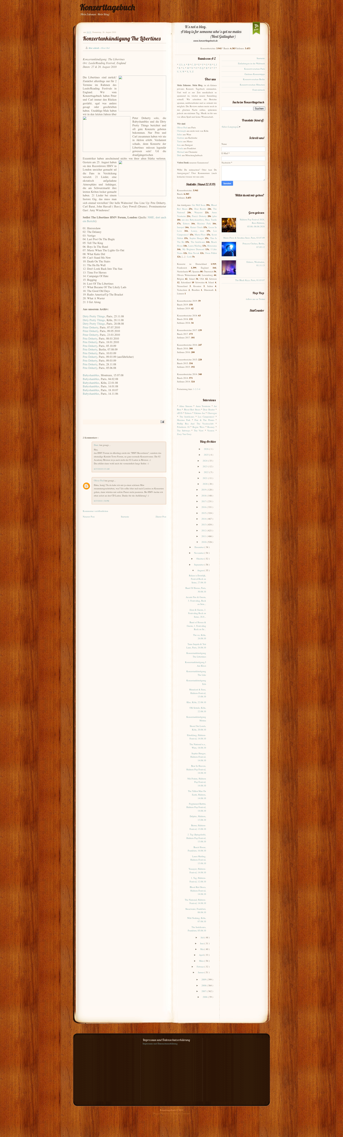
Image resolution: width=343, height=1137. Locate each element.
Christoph (181, 130)
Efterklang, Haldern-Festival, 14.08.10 (196, 737)
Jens (179, 144)
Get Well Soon (198, 204)
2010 (204, 541)
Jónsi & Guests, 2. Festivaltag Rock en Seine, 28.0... (197, 613)
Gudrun (180, 137)
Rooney (211, 426)
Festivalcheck (258, 89)
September (199, 564)
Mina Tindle (211, 219)
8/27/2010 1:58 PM (101, 501)
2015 (204, 512)
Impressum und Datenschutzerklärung (160, 1043)
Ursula (180, 148)
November (199, 552)
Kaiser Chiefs (196, 227)
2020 (205, 483)
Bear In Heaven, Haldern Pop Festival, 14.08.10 (196, 769)
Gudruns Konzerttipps (255, 74)
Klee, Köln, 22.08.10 (196, 702)
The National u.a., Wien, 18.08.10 (198, 746)
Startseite (125, 516)
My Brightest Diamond (193, 249)
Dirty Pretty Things (94, 316)
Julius (179, 134)
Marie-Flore (200, 234)
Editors (186, 223)
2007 (204, 991)
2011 (204, 536)
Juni (202, 943)
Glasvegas (212, 413)
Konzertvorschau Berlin (254, 79)
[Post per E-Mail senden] (162, 422)
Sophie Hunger (197, 238)
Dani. (96, 444)
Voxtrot (210, 430)
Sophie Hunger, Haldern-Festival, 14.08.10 (198, 757)
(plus (214, 216)
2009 (204, 979)
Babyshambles (91, 375)
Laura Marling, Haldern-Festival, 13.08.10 (198, 860)
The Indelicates (198, 241)
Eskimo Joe (199, 413)
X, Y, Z (190, 71)
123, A (182, 64)
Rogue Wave (198, 426)
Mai (202, 949)
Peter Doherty (90, 327)
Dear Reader (200, 208)
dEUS (179, 413)
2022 (206, 472)
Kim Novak (193, 252)
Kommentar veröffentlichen (95, 510)
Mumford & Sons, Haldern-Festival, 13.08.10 (197, 693)
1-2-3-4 (196, 389)
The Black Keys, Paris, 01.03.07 (250, 280)
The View (199, 430)
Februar (200, 966)
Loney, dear (197, 230)
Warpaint (198, 212)
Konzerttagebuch (107, 7)
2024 (205, 460)
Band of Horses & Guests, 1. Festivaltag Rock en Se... (196, 626)
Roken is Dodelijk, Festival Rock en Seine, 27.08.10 (197, 579)
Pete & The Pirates (204, 419)
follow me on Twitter (255, 298)
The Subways (183, 430)
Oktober (200, 558)
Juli (202, 937)
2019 (204, 489)
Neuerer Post (88, 516)
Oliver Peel (99, 480)
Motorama (212, 245)
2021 (205, 478)
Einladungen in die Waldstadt (251, 63)
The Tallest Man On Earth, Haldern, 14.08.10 (197, 794)
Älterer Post (160, 516)
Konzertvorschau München (252, 84)
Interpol (180, 227)
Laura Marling (195, 245)
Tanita (180, 141)
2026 (206, 448)
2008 (204, 985)
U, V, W (180, 71)
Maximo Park (204, 223)
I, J (215, 64)
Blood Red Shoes (192, 409)
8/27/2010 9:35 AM (101, 469)
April (201, 954)
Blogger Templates (162, 1113)
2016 (204, 507)
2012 (204, 530)
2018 (204, 495)
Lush (189, 256)
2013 (204, 524)
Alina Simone (185, 406)
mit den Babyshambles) (193, 219)
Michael (180, 151)
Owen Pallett (211, 252)
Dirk (179, 155)
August (200, 570)
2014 (204, 518)
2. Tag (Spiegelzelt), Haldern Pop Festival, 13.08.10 (196, 838)
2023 (205, 466)
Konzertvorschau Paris (254, 68)
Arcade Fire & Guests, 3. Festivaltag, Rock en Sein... (196, 600)
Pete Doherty (90, 338)
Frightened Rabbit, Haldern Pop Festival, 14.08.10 (196, 807)
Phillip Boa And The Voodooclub (195, 423)
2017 (204, 501)
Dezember (199, 547)
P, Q (201, 67)
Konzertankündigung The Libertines (122, 38)
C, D (194, 64)
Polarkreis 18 (183, 426)
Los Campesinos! (206, 416)
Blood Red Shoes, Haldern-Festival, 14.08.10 (198, 890)
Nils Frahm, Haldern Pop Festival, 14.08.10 (196, 782)
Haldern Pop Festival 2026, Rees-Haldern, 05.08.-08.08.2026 (252, 223)
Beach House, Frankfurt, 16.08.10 (197, 849)
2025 (206, 454)
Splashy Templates (181, 1113)
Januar (201, 972)
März (201, 960)
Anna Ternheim (203, 406)
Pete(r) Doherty (199, 216)
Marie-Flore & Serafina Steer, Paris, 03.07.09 (244, 237)
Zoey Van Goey (184, 434)
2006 (205, 996)
